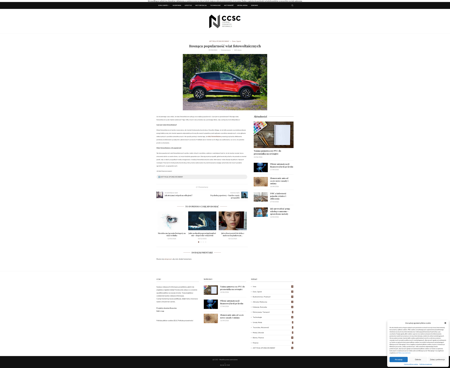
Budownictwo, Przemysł (273, 297)
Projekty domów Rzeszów (166, 308)
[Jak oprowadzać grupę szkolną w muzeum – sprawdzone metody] (261, 212)
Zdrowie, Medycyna (273, 302)
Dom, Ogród (163, 5)
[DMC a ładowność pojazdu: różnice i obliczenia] (261, 197)
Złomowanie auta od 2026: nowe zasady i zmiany (279, 181)
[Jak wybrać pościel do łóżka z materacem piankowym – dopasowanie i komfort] (233, 220)
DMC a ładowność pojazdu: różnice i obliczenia (278, 196)
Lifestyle (188, 5)
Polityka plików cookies (411, 364)
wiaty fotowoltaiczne (214, 136)
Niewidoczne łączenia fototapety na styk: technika (172, 234)
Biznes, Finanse (273, 338)
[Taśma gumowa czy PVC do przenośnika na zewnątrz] (274, 135)
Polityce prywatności (404, 353)
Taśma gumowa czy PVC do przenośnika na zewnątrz (267, 152)
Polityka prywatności (425, 364)
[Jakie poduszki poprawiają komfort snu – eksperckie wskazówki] (202, 220)
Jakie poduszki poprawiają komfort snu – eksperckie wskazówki (202, 234)
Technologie (215, 5)
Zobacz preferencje (437, 359)
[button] (445, 323)
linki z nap (160, 311)
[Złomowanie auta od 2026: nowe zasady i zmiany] (261, 181)
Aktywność (229, 5)
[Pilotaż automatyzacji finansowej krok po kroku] (261, 167)
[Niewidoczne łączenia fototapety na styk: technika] (172, 220)
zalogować (168, 259)
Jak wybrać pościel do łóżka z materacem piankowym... (232, 234)
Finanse (273, 343)
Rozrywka (177, 5)
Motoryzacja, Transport (273, 312)
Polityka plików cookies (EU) (166, 320)
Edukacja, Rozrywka (273, 307)
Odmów (418, 359)
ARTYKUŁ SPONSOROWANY (219, 41)
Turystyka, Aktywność (273, 327)
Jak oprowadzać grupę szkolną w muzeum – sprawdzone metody (280, 211)
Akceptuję (398, 359)
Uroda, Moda (242, 5)
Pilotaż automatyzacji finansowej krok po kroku (281, 165)
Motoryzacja (201, 5)
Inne (273, 286)
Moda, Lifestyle (273, 333)
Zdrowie (254, 5)
